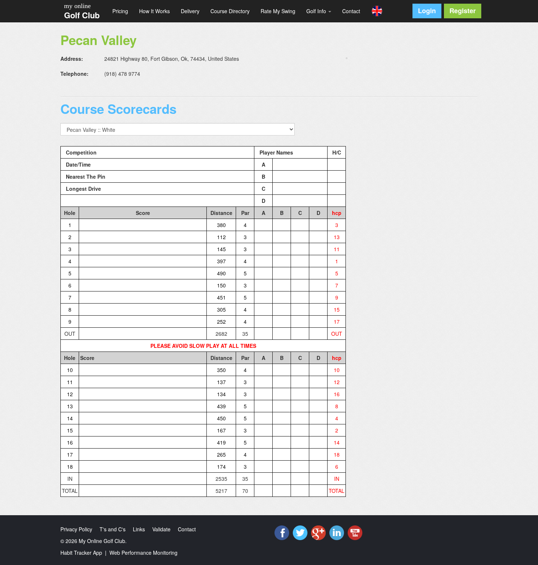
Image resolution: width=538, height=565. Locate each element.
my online (77, 6)
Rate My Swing (278, 11)
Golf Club (82, 15)
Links (139, 529)
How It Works (154, 11)
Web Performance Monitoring (143, 552)
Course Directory (230, 11)
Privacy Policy (76, 529)
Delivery (190, 11)
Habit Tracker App (81, 552)
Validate (161, 529)
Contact (351, 11)
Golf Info (317, 11)
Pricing (120, 11)
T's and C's (113, 529)
